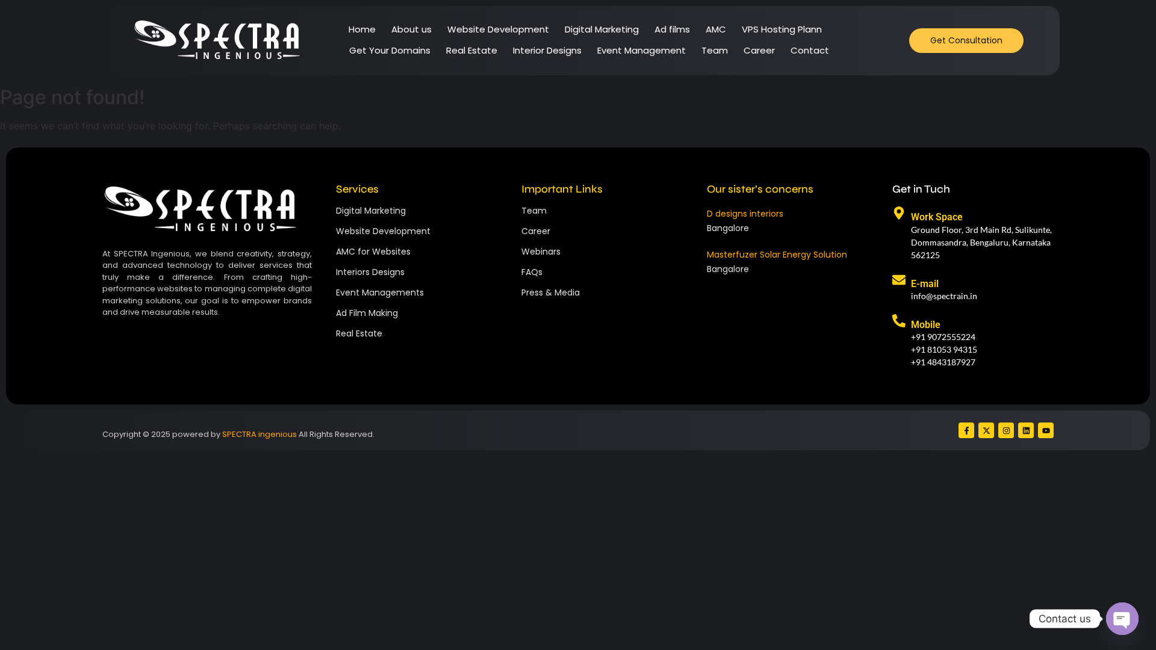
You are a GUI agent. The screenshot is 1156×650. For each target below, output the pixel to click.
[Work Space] (899, 213)
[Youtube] (1046, 430)
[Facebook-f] (966, 430)
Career (759, 50)
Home (362, 29)
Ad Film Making (367, 313)
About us (411, 29)
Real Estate (471, 50)
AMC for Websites (373, 252)
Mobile (925, 324)
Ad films (672, 29)
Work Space (937, 217)
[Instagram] (1006, 430)
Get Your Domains (389, 50)
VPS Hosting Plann (782, 29)
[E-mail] (899, 280)
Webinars (541, 252)
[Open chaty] (1122, 618)
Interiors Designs (370, 272)
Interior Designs (547, 50)
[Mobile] (899, 321)
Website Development (498, 29)
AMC (716, 29)
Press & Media (550, 292)
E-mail (925, 283)
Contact (810, 50)
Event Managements (380, 292)
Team (714, 50)
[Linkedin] (1026, 430)
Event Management (641, 50)
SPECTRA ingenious (259, 434)
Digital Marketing (602, 29)
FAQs (531, 272)
